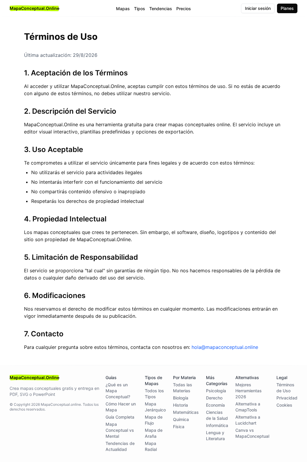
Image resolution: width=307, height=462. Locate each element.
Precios (183, 8)
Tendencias (160, 8)
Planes (287, 8)
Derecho (214, 397)
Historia (180, 405)
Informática (217, 425)
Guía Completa (120, 417)
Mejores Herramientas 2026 (248, 390)
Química (181, 419)
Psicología (216, 390)
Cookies (284, 405)
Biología (180, 397)
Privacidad (286, 397)
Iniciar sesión (258, 8)
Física (178, 426)
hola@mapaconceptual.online (225, 347)
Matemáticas (186, 412)
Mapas (123, 8)
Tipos (139, 8)
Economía (215, 405)
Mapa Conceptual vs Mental (120, 430)
